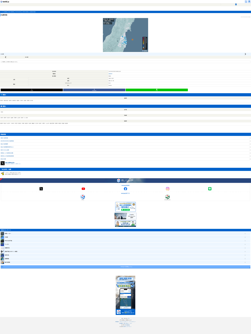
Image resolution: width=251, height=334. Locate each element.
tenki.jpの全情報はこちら (126, 266)
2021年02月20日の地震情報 (7, 141)
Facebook (94, 90)
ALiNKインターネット (127, 326)
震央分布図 (3, 159)
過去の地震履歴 (4, 144)
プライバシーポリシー (124, 321)
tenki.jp (5, 1)
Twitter (31, 90)
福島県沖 (110, 73)
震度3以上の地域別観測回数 (7, 156)
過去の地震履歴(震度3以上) (7, 147)
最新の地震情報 (4, 138)
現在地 (236, 5)
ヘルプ (130, 323)
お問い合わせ (126, 323)
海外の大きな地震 (5, 150)
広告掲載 (121, 323)
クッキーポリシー (132, 321)
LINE (157, 90)
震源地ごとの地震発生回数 (7, 153)
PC (128, 318)
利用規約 (117, 321)
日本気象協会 (127, 324)
